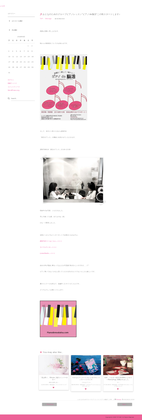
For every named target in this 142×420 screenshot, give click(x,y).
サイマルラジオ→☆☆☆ (48, 247)
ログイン (11, 80)
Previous (50, 404)
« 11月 (2, 6)
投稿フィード (12, 83)
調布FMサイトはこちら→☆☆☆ (51, 241)
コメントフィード (14, 87)
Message (118, 399)
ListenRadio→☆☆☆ (47, 253)
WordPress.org (13, 90)
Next (124, 404)
